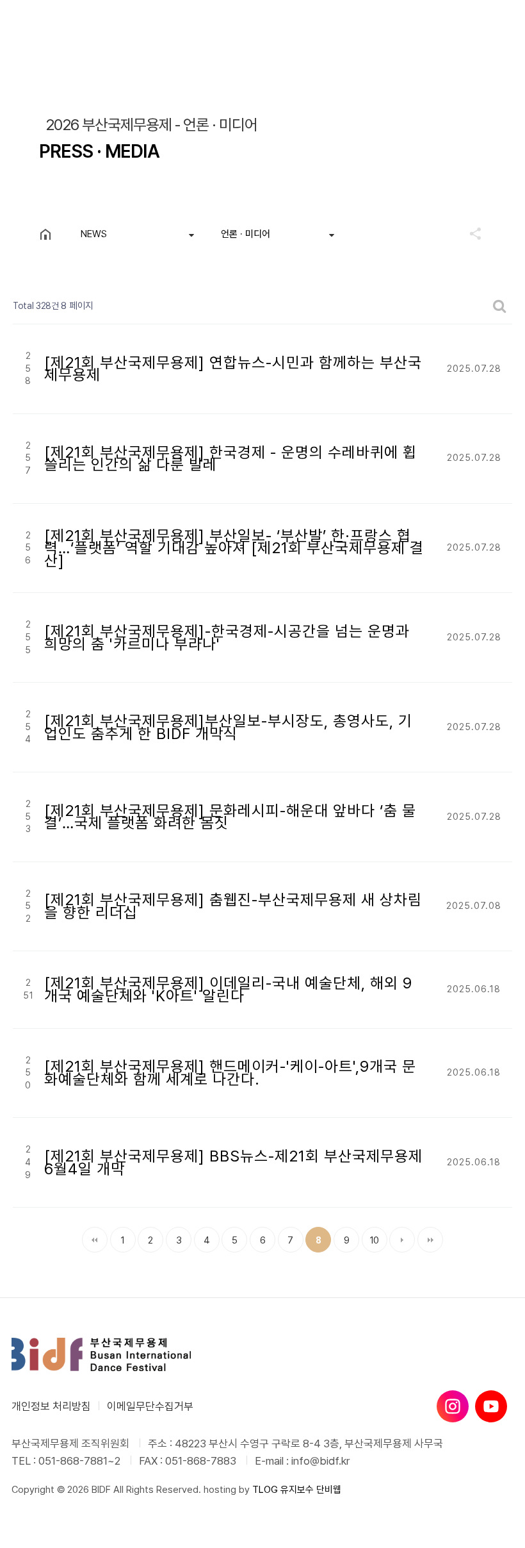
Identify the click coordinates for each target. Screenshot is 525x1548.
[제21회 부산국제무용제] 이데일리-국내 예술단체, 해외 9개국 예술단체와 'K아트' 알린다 (228, 989)
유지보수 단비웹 (310, 1489)
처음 (95, 1240)
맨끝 (430, 1240)
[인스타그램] (453, 1406)
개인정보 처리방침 (51, 1406)
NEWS (94, 234)
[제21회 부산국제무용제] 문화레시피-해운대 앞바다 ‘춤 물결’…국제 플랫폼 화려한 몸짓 (230, 817)
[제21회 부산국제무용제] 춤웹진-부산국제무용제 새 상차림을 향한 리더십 (233, 906)
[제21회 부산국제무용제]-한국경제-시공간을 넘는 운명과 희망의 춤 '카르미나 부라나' (227, 637)
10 (370, 1236)
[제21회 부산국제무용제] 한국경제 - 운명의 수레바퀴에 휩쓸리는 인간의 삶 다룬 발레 (230, 458)
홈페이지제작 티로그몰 (54, 1502)
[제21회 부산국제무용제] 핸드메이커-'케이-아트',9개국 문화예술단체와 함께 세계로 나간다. (230, 1072)
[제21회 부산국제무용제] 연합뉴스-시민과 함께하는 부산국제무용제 (233, 369)
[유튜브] (491, 1406)
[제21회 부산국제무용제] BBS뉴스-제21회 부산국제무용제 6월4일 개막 (233, 1162)
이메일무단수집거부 (150, 1406)
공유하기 (469, 233)
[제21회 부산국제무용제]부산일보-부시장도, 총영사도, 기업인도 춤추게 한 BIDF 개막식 (228, 727)
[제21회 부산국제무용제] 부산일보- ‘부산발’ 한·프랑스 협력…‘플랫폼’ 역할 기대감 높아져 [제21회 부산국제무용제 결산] (234, 548)
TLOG (265, 1489)
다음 (402, 1240)
